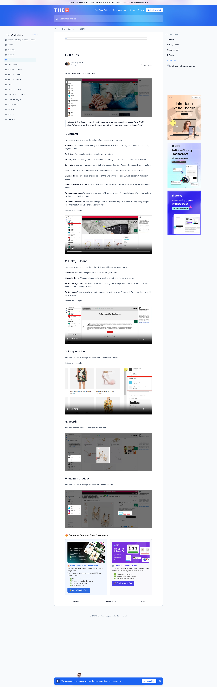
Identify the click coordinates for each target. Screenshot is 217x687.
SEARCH (11, 109)
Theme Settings (68, 29)
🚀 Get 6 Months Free (123, 583)
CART (10, 85)
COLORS (83, 29)
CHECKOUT (12, 119)
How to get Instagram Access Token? (21, 40)
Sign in (141, 10)
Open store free (119, 10)
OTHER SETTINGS (14, 90)
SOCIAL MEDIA (13, 105)
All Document (110, 602)
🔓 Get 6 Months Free (79, 590)
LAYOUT (11, 45)
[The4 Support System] (61, 10)
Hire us (132, 10)
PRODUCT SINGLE (14, 80)
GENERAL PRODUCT (15, 70)
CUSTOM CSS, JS (14, 100)
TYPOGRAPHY (13, 65)
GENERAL (11, 50)
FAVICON (11, 114)
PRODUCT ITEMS (14, 75)
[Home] (55, 29)
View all (35, 35)
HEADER (11, 55)
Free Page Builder (102, 10)
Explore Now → (141, 2)
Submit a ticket (154, 10)
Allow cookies (149, 681)
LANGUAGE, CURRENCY (16, 95)
